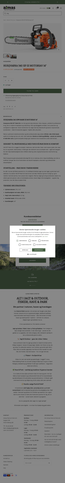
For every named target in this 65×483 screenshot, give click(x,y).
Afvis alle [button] (25, 250)
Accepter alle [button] (39, 250)
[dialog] (32, 241)
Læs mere (45, 236)
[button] (32, 254)
